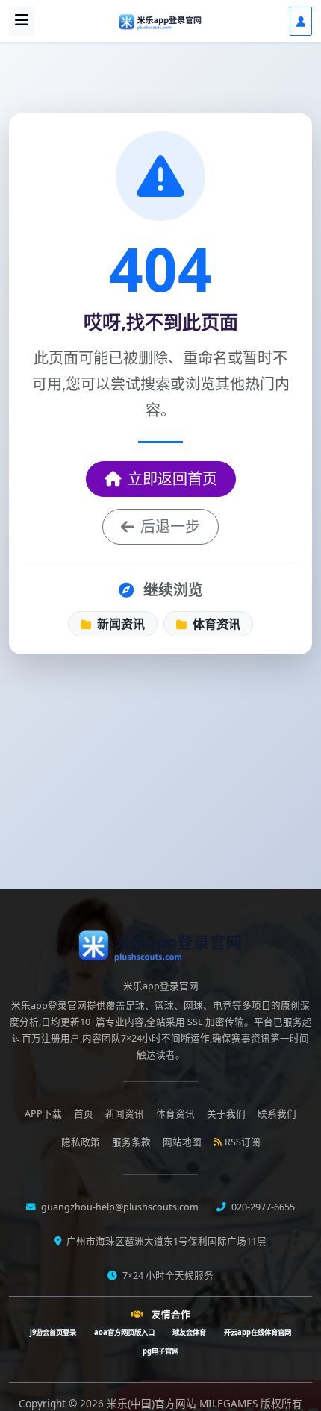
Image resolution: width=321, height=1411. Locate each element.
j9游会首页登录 (53, 1332)
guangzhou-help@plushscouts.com (119, 1207)
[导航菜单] (21, 21)
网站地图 (182, 1142)
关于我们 (226, 1113)
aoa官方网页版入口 (124, 1332)
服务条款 (131, 1142)
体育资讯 (215, 624)
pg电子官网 (160, 1351)
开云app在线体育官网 (257, 1332)
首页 (83, 1113)
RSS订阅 (243, 1142)
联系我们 (277, 1113)
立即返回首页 (172, 479)
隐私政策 (80, 1142)
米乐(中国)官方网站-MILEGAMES (184, 1403)
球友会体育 (189, 1332)
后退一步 (170, 526)
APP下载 (43, 1113)
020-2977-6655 (262, 1207)
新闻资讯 (119, 624)
